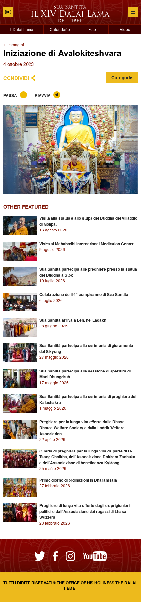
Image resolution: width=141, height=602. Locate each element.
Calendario (60, 29)
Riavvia (42, 95)
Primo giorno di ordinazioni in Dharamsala (78, 480)
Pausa (10, 95)
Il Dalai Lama (21, 29)
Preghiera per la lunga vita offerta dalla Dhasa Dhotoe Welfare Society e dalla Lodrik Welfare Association (82, 427)
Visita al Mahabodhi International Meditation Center (86, 243)
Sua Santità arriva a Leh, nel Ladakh (72, 320)
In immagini (13, 44)
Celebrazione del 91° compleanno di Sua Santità (83, 294)
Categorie (121, 77)
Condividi (16, 78)
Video (125, 29)
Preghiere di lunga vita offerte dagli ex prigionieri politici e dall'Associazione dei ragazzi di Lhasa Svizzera (84, 511)
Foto (92, 29)
